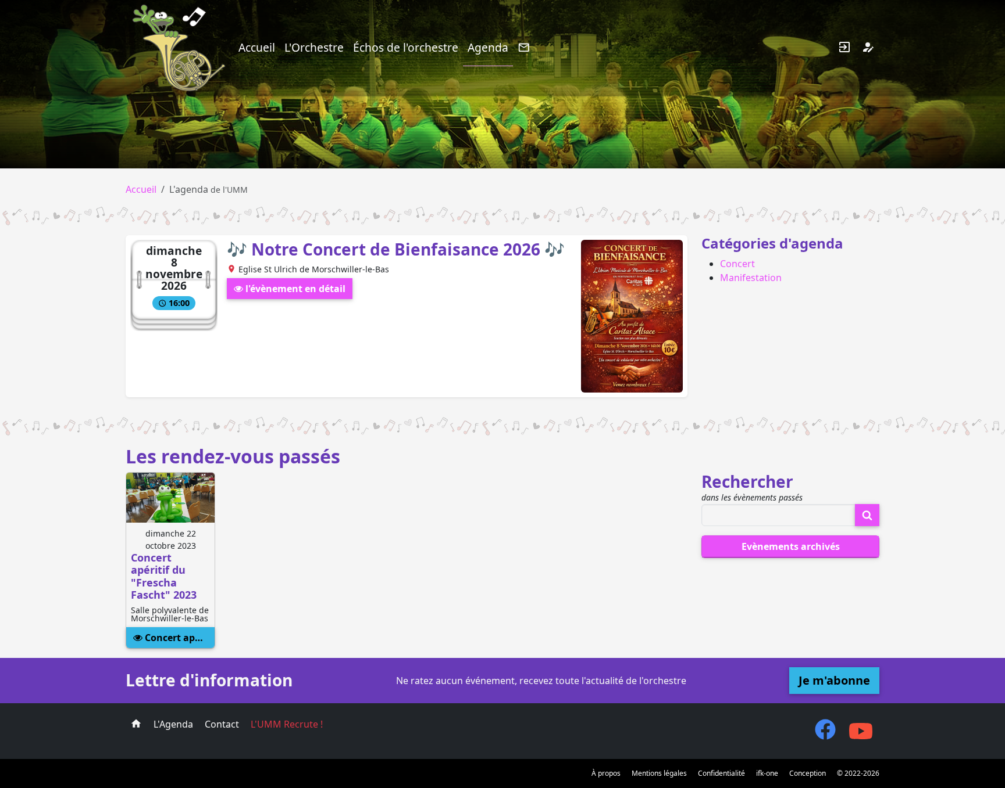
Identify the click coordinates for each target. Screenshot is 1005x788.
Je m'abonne (834, 680)
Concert (737, 263)
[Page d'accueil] (136, 724)
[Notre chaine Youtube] (860, 737)
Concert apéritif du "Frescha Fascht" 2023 (178, 637)
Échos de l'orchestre (405, 47)
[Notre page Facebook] (825, 735)
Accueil (256, 47)
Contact (222, 724)
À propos (606, 773)
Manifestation (751, 277)
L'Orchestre (314, 47)
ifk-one (767, 773)
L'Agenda (173, 724)
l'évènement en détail (294, 288)
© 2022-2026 (858, 773)
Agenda (488, 47)
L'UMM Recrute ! (287, 724)
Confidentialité (721, 773)
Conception (807, 773)
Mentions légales (659, 773)
